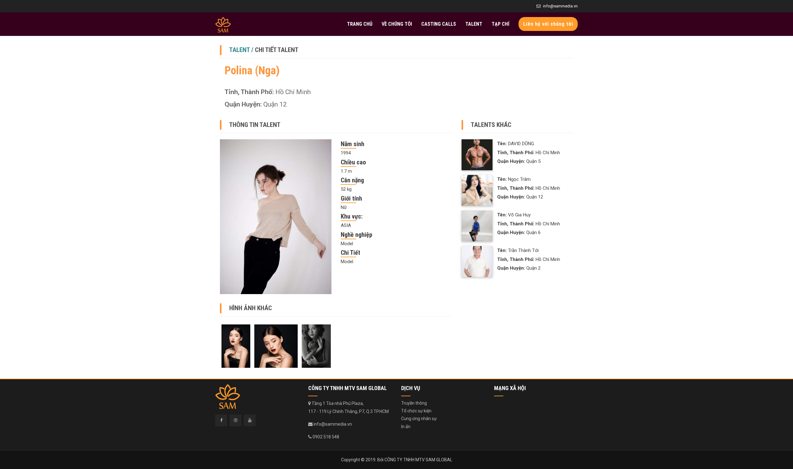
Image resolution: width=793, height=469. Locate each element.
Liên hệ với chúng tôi (548, 24)
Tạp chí (500, 24)
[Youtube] (250, 420)
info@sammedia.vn (560, 6)
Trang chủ (359, 24)
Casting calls (438, 24)
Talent (473, 24)
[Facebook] (221, 420)
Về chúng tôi (397, 24)
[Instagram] (235, 420)
